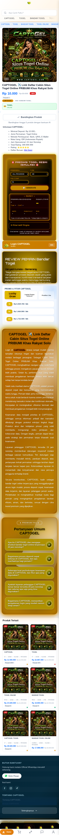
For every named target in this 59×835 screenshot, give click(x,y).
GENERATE (29, 188)
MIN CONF (15, 179)
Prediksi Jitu (46, 295)
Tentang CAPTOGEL (11, 800)
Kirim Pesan (14, 776)
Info (51, 245)
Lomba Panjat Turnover (29, 295)
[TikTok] (17, 788)
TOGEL (22, 18)
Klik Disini (28, 150)
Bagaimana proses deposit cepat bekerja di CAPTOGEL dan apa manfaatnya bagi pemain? (23, 559)
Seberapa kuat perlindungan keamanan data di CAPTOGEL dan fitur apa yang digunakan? (26, 573)
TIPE (32, 170)
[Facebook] (4, 788)
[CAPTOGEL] (29, 4)
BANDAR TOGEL (37, 18)
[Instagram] (11, 788)
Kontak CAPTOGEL (10, 804)
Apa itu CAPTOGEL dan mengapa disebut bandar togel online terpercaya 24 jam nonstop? (26, 544)
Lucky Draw (12, 295)
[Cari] (5, 13)
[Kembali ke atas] (54, 817)
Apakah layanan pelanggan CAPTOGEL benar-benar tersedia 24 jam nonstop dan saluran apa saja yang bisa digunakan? (27, 588)
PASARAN (15, 170)
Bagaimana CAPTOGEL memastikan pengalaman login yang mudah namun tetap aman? (26, 603)
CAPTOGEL (9, 18)
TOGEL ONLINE (43, 24)
